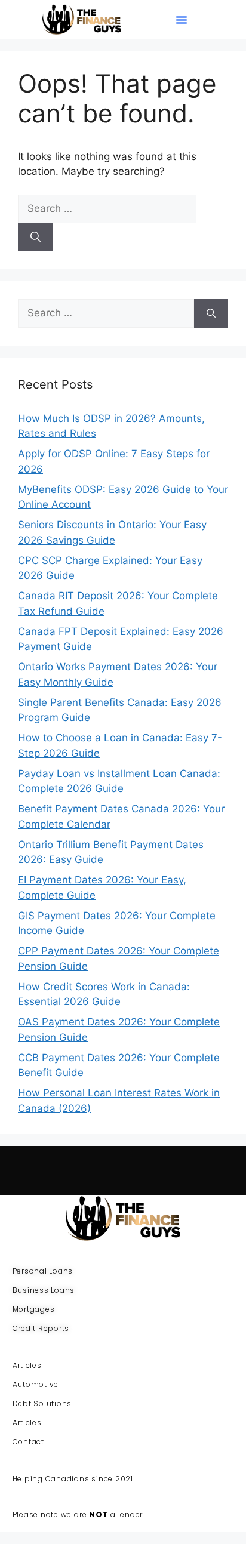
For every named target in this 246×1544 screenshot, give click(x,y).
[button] (181, 20)
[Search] (35, 237)
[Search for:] (107, 208)
